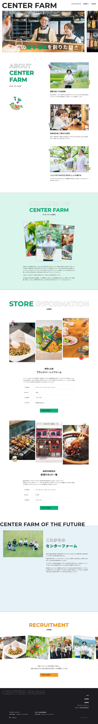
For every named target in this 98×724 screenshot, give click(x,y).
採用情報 (93, 4)
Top (87, 695)
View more (45, 410)
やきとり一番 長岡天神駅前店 (82, 707)
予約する (13, 717)
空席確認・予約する (39, 402)
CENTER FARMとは (76, 4)
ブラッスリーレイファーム (83, 705)
